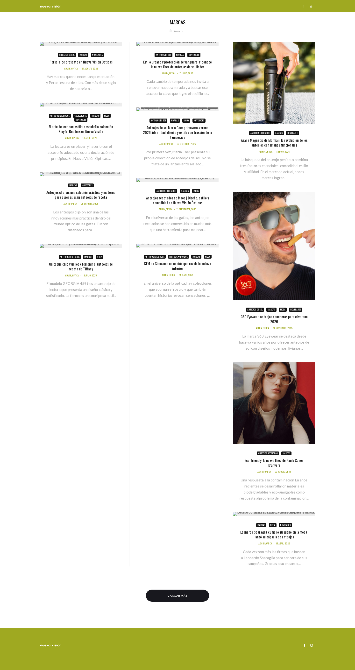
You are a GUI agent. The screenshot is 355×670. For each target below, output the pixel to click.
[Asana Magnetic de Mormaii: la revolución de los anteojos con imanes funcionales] (274, 83)
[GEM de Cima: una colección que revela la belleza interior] (177, 245)
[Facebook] (303, 6)
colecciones (80, 115)
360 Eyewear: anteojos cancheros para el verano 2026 (274, 319)
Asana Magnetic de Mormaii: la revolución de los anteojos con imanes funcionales (274, 142)
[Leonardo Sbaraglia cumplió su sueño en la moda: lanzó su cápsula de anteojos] (274, 514)
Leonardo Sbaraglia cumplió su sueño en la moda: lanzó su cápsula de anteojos (274, 534)
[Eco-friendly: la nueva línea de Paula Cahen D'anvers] (274, 403)
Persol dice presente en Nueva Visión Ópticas (81, 61)
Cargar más (178, 595)
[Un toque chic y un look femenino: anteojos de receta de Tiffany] (81, 246)
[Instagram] (311, 6)
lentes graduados (178, 256)
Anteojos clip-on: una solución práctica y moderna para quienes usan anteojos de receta (80, 194)
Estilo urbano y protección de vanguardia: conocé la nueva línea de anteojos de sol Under (177, 64)
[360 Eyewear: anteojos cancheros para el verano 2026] (274, 246)
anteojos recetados (60, 115)
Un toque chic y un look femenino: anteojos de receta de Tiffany (81, 266)
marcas (83, 54)
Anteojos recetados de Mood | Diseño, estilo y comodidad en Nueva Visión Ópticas (177, 200)
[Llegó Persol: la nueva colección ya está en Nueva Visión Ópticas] (81, 44)
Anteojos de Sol (67, 54)
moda (106, 115)
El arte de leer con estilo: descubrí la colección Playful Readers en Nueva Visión (81, 129)
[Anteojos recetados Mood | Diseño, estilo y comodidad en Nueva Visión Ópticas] (177, 180)
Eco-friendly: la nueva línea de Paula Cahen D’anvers (274, 462)
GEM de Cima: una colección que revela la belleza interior (177, 266)
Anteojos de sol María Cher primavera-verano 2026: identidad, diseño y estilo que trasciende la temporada (177, 132)
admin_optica (71, 68)
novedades (97, 54)
